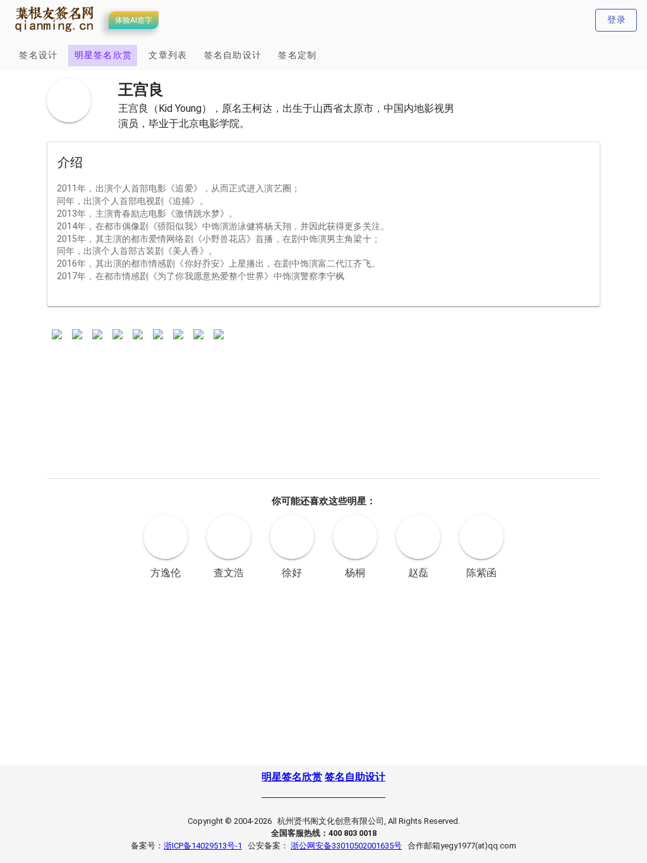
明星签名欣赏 (292, 777)
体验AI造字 (133, 20)
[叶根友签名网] (54, 32)
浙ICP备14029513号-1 (203, 845)
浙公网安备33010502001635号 (346, 845)
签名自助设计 (355, 777)
